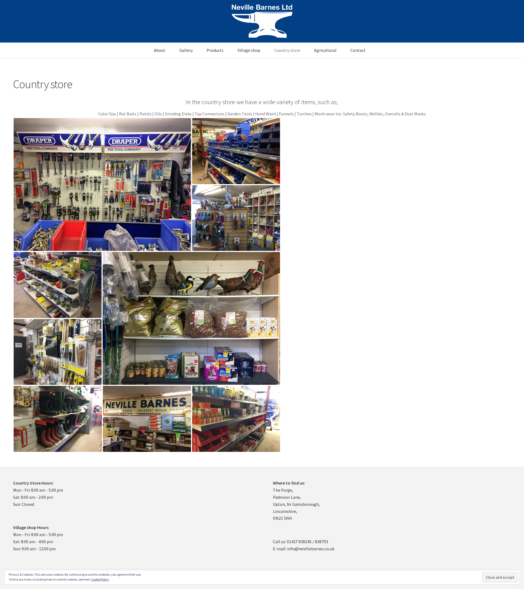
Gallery (186, 50)
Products (215, 50)
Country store (287, 50)
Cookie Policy (100, 579)
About (159, 50)
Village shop (248, 50)
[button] (102, 184)
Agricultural (325, 50)
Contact (358, 50)
